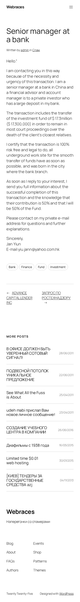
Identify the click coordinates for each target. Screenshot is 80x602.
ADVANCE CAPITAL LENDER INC (19, 298)
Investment (58, 267)
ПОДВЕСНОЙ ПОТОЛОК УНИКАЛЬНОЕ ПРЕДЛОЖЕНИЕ (27, 375)
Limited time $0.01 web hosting (22, 460)
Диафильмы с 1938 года (27, 445)
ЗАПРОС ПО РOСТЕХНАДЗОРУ (56, 295)
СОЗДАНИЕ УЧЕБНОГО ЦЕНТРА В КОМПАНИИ (26, 430)
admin (25, 50)
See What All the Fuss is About (25, 394)
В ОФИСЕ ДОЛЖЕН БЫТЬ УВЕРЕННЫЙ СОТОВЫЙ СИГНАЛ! (28, 353)
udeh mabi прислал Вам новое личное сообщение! (30, 412)
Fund (41, 267)
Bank (12, 267)
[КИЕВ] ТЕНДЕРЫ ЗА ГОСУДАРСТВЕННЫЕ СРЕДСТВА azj (24, 480)
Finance (26, 267)
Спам (36, 50)
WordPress (66, 594)
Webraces (15, 6)
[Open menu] (71, 7)
